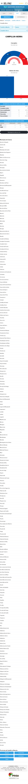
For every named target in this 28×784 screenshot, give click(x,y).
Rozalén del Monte (4, 549)
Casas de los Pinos (4, 294)
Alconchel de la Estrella (5, 170)
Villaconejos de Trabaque (5, 666)
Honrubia (2, 378)
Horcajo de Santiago (4, 386)
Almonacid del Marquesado (5, 185)
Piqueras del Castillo (4, 511)
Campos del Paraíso (4, 246)
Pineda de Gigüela (4, 508)
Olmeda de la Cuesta (4, 460)
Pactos (25, 10)
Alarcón (1, 147)
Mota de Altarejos (3, 445)
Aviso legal (22, 767)
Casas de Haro (3, 292)
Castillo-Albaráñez (4, 307)
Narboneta (2, 455)
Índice (18, 770)
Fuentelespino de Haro (4, 340)
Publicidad (17, 767)
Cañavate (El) (3, 259)
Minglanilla (2, 429)
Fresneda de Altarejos (4, 330)
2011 (17, 13)
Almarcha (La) (3, 177)
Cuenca (1, 322)
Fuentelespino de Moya (5, 343)
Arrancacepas (3, 200)
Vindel (1, 732)
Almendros (2, 180)
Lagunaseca (2, 409)
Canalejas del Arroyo (4, 249)
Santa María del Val (4, 582)
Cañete (1, 266)
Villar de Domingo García (5, 694)
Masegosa (2, 424)
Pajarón (1, 473)
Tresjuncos (2, 618)
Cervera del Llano (3, 312)
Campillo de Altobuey (4, 238)
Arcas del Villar (3, 193)
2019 (4, 13)
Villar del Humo (3, 699)
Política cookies (13, 768)
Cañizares (2, 269)
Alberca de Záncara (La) (5, 157)
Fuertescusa (2, 350)
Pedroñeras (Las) (3, 493)
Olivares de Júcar (3, 457)
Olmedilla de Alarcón (4, 465)
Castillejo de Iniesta (4, 302)
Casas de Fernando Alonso (5, 284)
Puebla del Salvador (4, 539)
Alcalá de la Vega (3, 160)
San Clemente (3, 564)
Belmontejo (2, 221)
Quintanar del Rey (3, 541)
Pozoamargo (2, 521)
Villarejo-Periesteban (4, 712)
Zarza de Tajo (3, 742)
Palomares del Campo (4, 478)
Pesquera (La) (3, 501)
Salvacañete (2, 562)
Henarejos (2, 366)
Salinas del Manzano (4, 556)
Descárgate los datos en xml (14, 132)
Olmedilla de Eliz (3, 467)
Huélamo (2, 389)
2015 (10, 13)
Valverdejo (2, 656)
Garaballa (2, 355)
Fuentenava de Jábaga (4, 345)
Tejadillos (2, 600)
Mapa (6, 770)
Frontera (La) (2, 335)
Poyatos (1, 518)
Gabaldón (2, 353)
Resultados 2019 (18, 10)
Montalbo (2, 439)
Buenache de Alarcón (4, 231)
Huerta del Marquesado (5, 399)
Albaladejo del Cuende (4, 149)
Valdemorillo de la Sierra (5, 633)
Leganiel (2, 417)
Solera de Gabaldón (4, 587)
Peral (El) (2, 498)
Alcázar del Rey (3, 165)
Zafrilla (1, 740)
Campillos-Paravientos (4, 241)
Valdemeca (2, 630)
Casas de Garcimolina (4, 287)
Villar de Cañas (3, 691)
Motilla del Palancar (4, 450)
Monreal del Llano (3, 434)
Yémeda (1, 735)
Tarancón (2, 595)
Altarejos (2, 188)
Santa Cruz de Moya (4, 574)
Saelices (2, 554)
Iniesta (1, 404)
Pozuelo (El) (2, 529)
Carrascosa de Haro (4, 279)
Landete (1, 411)
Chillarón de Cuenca (4, 315)
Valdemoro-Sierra (4, 635)
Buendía (1, 236)
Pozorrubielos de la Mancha (6, 523)
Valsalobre (2, 651)
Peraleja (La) (2, 495)
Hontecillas (2, 383)
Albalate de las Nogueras (5, 152)
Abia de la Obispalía (4, 142)
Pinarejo (2, 506)
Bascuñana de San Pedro (5, 210)
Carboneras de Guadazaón (5, 272)
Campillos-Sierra (3, 244)
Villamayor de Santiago (5, 684)
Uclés (1, 623)
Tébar (1, 597)
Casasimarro (2, 297)
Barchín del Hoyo (3, 208)
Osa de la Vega (3, 470)
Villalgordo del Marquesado (5, 679)
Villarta (1, 719)
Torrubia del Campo (4, 610)
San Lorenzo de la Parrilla (5, 567)
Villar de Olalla (3, 704)
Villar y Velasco (3, 722)
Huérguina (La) (3, 394)
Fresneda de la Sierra (4, 333)
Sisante (1, 584)
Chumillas (2, 317)
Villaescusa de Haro (4, 668)
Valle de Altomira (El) (4, 648)
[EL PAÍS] (7, 3)
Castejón (2, 300)
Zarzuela (2, 745)
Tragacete (2, 615)
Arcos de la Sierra (4, 195)
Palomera (2, 480)
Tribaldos (2, 620)
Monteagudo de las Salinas (5, 442)
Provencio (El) (3, 534)
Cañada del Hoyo (3, 251)
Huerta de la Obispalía (4, 396)
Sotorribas (2, 590)
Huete (1, 401)
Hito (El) (1, 376)
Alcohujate (2, 167)
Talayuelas (2, 592)
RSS (21, 770)
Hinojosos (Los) (3, 373)
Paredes (2, 485)
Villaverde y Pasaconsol (5, 727)
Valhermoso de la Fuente (5, 646)
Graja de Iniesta (3, 363)
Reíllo (1, 546)
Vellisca (1, 663)
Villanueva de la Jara (4, 689)
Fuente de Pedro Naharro (5, 338)
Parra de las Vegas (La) (5, 488)
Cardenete (2, 274)
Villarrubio (2, 717)
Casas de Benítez (3, 282)
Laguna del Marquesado (5, 406)
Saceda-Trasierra (3, 551)
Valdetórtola (2, 640)
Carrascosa (2, 277)
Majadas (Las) (3, 419)
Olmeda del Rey (3, 462)
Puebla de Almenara (4, 536)
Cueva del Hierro (3, 325)
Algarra (1, 172)
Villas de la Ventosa (4, 724)
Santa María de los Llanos (5, 579)
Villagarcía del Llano (4, 671)
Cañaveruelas (3, 264)
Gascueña (2, 358)
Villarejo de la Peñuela (4, 709)
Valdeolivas (2, 638)
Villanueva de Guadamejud (5, 686)
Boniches (2, 226)
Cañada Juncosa (3, 254)
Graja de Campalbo (4, 361)
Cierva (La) (2, 320)
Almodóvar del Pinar (4, 182)
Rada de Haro (3, 544)
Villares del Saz (3, 714)
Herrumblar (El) (3, 368)
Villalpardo (2, 681)
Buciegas (2, 228)
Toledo (6, 759)
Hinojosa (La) (3, 371)
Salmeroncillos (3, 559)
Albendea (2, 154)
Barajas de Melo (3, 205)
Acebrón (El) (2, 144)
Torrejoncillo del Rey (4, 607)
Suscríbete (21, 3)
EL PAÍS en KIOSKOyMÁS (12, 770)
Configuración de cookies (21, 768)
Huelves (1, 391)
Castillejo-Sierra (3, 305)
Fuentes (1, 348)
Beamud (2, 213)
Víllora (1, 729)
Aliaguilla (2, 175)
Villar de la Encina (3, 696)
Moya (1, 452)
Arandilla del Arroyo (4, 190)
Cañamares (2, 256)
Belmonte (2, 218)
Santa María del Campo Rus (6, 577)
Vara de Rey (2, 658)
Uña (1, 625)
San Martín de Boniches (5, 569)
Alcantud (2, 162)
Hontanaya (2, 381)
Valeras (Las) (2, 643)
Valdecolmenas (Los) (4, 628)
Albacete (7, 752)
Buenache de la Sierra (4, 233)
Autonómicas (20, 17)
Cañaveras (2, 261)
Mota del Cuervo (3, 447)
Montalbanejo (3, 437)
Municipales (7, 17)
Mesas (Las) (2, 427)
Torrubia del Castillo (4, 612)
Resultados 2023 (10, 10)
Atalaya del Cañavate (4, 203)
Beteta (1, 223)
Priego (1, 531)
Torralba (2, 605)
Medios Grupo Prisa (13, 778)
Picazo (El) (2, 503)
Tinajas (1, 602)
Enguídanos (2, 328)
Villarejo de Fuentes (4, 707)
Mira (1, 432)
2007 (24, 13)
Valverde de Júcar (4, 653)
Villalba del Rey (3, 676)
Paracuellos (2, 483)
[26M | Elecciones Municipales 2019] (14, 7)
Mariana (1, 422)
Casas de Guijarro (3, 289)
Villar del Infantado (4, 702)
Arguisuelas (2, 198)
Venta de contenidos (11, 767)
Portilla (1, 516)
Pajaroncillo (2, 475)
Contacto (4, 767)
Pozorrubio (2, 526)
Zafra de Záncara (3, 737)
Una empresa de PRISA (13, 774)
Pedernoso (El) (3, 490)
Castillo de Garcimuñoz (5, 310)
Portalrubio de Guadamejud (5, 513)
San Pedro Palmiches (4, 572)
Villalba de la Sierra (4, 674)
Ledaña (1, 414)
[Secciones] (2, 3)
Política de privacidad (5, 768)
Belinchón (2, 216)
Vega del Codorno (3, 661)
